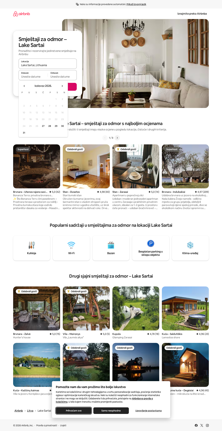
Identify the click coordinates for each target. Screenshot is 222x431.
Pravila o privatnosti (46, 425)
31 (24, 132)
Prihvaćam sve (73, 410)
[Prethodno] (105, 137)
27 (43, 126)
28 (49, 126)
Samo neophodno (111, 410)
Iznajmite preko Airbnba (192, 13)
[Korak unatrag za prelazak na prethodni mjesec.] (24, 86)
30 (62, 126)
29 (56, 126)
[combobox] (47, 65)
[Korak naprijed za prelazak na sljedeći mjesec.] (62, 86)
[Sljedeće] (117, 137)
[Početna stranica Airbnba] (21, 14)
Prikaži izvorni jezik (136, 4)
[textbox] (33, 77)
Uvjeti (63, 425)
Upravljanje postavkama (148, 410)
